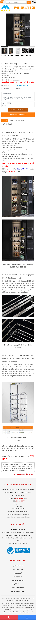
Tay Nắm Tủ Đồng (18, 587)
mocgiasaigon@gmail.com (20, 511)
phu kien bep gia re (19, 470)
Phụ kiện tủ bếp (18, 569)
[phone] (9, 617)
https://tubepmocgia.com (21, 514)
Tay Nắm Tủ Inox (18, 584)
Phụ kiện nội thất (18, 580)
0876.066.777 (20, 501)
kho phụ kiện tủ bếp (12, 464)
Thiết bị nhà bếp (18, 576)
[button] (31, 30)
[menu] (2, 1)
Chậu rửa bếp (18, 573)
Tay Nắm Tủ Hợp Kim (18, 591)
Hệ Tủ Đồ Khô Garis (23, 466)
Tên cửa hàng (6, 93)
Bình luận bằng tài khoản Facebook (23, 474)
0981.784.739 (19, 498)
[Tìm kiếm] (29, 2)
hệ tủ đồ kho (22, 464)
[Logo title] (18, 8)
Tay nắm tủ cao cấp (18, 566)
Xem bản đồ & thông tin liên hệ (18, 543)
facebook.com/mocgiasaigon (21, 517)
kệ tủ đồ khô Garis (17, 468)
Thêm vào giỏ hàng (19, 114)
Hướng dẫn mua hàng (17, 120)
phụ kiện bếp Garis (11, 466)
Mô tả (5, 120)
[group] (18, 30)
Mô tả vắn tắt (8, 124)
